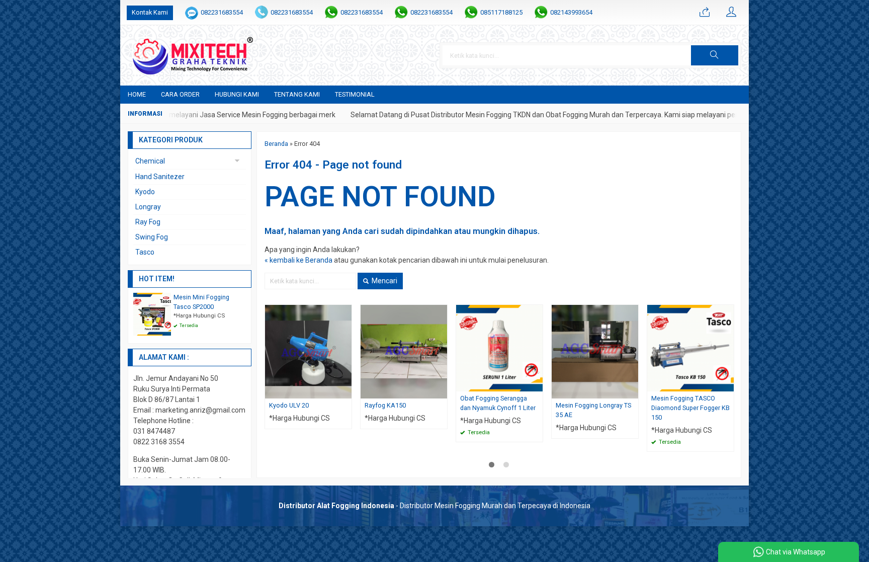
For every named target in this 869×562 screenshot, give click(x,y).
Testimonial (355, 94)
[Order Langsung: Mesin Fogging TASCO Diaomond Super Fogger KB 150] (728, 383)
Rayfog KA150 (385, 405)
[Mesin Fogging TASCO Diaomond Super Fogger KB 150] (690, 348)
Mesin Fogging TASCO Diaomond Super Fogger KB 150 (690, 407)
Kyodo (145, 192)
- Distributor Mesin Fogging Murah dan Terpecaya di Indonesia (434, 506)
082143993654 (571, 12)
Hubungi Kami (237, 94)
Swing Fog (151, 237)
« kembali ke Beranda (298, 260)
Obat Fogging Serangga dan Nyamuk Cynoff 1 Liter (498, 403)
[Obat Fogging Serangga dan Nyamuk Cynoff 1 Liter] (499, 348)
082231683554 (222, 12)
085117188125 (501, 12)
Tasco (144, 252)
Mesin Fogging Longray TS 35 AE (593, 410)
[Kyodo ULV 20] (308, 351)
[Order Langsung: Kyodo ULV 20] (345, 390)
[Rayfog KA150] (404, 351)
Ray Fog (147, 222)
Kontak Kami (150, 12)
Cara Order (180, 94)
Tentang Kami (297, 94)
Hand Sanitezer (160, 177)
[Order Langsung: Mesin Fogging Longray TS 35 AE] (632, 390)
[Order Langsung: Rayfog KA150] (441, 390)
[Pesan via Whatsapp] (705, 13)
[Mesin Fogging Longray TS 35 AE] (595, 351)
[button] (714, 55)
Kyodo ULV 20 (289, 405)
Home (137, 94)
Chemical (150, 161)
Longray (148, 207)
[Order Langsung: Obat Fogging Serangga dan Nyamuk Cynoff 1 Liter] (537, 383)
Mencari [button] (383, 281)
